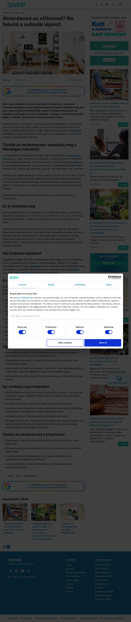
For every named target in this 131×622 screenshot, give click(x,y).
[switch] (51, 332)
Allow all (103, 343)
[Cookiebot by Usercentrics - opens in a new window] (110, 277)
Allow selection (65, 343)
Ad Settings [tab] (80, 285)
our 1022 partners (25, 298)
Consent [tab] (22, 285)
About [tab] (109, 285)
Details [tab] (51, 285)
